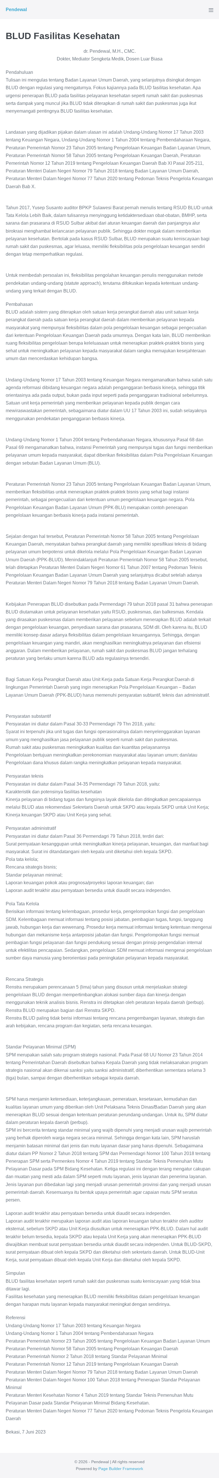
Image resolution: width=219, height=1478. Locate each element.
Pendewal (16, 9)
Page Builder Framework (120, 1468)
